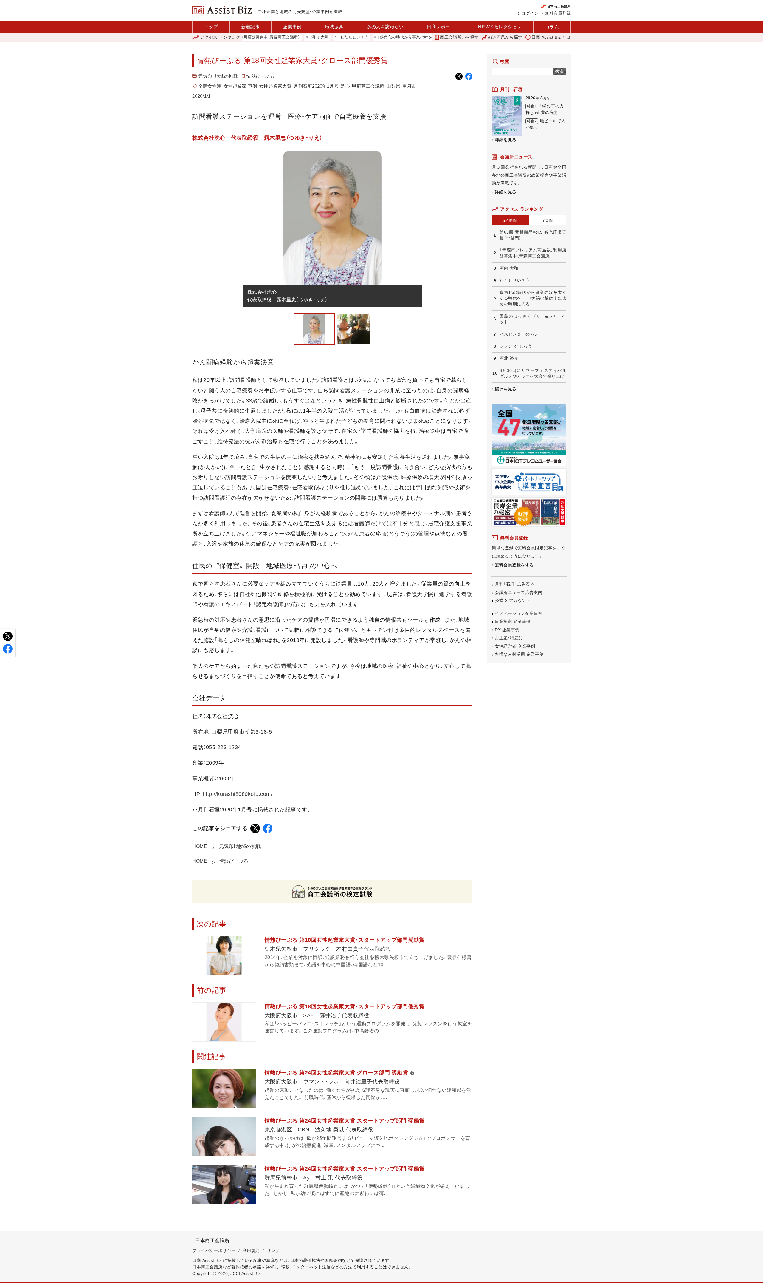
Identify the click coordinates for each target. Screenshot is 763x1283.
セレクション (500, 26)
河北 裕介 (509, 358)
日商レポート (441, 26)
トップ (211, 26)
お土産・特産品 (509, 637)
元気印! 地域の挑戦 (218, 76)
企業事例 (292, 26)
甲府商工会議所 (368, 86)
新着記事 (250, 26)
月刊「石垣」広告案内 (514, 584)
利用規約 (251, 1250)
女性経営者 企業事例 (515, 646)
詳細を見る (506, 139)
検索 (559, 71)
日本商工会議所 (212, 1240)
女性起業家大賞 (275, 86)
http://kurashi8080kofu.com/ (238, 794)
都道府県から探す (505, 37)
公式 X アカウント (513, 600)
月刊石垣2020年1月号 (316, 86)
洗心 (345, 86)
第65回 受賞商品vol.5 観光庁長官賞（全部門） (533, 235)
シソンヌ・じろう (516, 346)
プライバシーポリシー (213, 1250)
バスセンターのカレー (521, 334)
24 (510, 220)
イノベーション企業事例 (518, 613)
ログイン (530, 13)
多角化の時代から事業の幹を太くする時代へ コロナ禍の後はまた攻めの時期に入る (421, 37)
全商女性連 (209, 86)
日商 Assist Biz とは (551, 37)
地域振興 (334, 26)
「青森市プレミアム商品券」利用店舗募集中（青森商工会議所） (533, 253)
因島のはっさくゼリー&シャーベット (533, 319)
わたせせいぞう (320, 37)
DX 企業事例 (507, 629)
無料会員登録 (558, 13)
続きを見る (506, 389)
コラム (552, 26)
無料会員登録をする (514, 565)
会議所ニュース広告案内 (518, 592)
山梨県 (394, 86)
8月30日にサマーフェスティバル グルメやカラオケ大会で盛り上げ (533, 373)
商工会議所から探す (459, 37)
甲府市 (409, 86)
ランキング (220, 37)
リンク (273, 1250)
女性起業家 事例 (240, 86)
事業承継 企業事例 (513, 621)
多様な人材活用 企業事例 (519, 654)
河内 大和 (286, 37)
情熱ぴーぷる (260, 76)
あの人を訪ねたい (385, 26)
